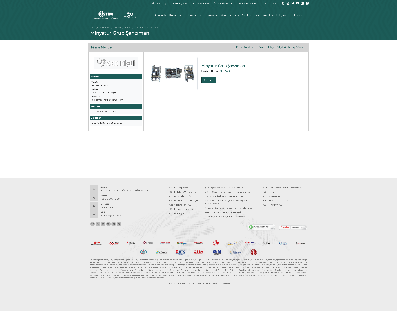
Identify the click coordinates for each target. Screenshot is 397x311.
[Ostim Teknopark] (181, 243)
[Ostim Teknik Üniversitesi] (147, 243)
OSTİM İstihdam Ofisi (180, 196)
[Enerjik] (161, 252)
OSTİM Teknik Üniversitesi (182, 192)
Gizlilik (169, 283)
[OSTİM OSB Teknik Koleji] (164, 243)
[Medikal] (235, 252)
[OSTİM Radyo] (232, 243)
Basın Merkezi (243, 15)
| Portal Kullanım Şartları (184, 283)
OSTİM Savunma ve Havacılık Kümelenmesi (227, 192)
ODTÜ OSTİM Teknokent (276, 200)
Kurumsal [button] (176, 15)
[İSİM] (217, 252)
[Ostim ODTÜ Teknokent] (198, 243)
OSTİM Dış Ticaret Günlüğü (183, 200)
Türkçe (298, 15)
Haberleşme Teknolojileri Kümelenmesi (225, 216)
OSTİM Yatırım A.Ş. (272, 205)
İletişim (281, 15)
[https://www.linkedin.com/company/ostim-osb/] (302, 3)
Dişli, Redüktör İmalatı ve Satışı (107, 123)
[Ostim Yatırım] (130, 243)
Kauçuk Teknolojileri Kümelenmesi (223, 212)
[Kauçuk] (253, 252)
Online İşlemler (180, 3)
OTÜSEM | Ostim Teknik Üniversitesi (282, 187)
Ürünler (127, 28)
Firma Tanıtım (244, 47)
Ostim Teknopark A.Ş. (180, 205)
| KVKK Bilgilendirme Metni (207, 283)
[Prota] (266, 243)
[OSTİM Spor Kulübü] (215, 243)
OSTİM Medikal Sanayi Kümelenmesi (224, 196)
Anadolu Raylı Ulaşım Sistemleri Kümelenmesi (228, 208)
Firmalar (106, 28)
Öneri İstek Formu (225, 3)
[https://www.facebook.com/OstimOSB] (283, 3)
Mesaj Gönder (296, 47)
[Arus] (143, 252)
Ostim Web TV (249, 3)
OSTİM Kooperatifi (178, 187)
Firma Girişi (160, 3)
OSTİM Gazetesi (271, 196)
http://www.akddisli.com (104, 111)
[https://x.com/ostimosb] (292, 3)
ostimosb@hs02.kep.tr (112, 215)
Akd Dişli (117, 28)
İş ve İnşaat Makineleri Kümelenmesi (224, 187)
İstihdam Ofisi (264, 15)
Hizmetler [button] (195, 15)
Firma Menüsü (102, 47)
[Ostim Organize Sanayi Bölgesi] (96, 243)
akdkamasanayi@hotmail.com (107, 99)
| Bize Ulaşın (225, 283)
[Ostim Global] (300, 243)
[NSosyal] (307, 3)
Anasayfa (161, 15)
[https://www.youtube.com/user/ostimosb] (297, 3)
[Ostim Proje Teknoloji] (283, 243)
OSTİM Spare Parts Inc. (181, 209)
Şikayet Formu (202, 3)
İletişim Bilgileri (276, 47)
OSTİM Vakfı (269, 192)
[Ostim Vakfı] (113, 243)
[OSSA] (198, 252)
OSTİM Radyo (270, 3)
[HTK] (180, 252)
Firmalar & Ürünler (219, 15)
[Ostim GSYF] (249, 243)
